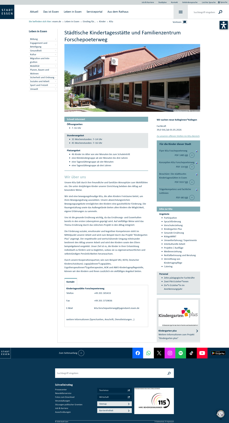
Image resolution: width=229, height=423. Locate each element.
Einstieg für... (89, 21)
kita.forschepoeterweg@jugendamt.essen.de (116, 308)
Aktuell (34, 11)
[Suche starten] (169, 373)
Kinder (102, 21)
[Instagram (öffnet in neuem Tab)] (170, 353)
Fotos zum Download (64, 397)
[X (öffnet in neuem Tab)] (159, 353)
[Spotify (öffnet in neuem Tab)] (180, 353)
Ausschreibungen (63, 412)
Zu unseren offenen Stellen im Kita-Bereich (178, 136)
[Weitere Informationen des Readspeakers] (185, 22)
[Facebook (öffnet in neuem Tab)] (137, 353)
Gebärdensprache (190, 2)
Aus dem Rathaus (117, 11)
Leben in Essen (72, 21)
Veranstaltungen (62, 400)
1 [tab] (136, 399)
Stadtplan (162, 2)
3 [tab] (136, 407)
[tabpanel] (154, 402)
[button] (223, 2)
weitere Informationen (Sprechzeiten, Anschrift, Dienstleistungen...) (100, 319)
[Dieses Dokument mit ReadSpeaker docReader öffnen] (197, 153)
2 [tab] (136, 403)
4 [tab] (136, 410)
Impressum (170, 422)
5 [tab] (136, 414)
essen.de (56, 21)
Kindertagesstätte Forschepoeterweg (85, 288)
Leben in (73, 11)
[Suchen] (220, 12)
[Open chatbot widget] (220, 420)
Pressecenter (61, 389)
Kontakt (174, 2)
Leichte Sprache (209, 2)
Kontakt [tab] (70, 281)
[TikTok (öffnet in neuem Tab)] (191, 353)
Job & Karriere (148, 2)
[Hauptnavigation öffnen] (181, 12)
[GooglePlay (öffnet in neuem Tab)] (218, 353)
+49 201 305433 (102, 293)
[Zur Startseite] (7, 11)
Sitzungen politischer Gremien (68, 404)
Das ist (51, 11)
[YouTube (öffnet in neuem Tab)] (202, 353)
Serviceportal (94, 11)
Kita (111, 21)
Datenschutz (160, 422)
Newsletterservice (63, 393)
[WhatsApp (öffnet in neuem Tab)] (148, 353)
